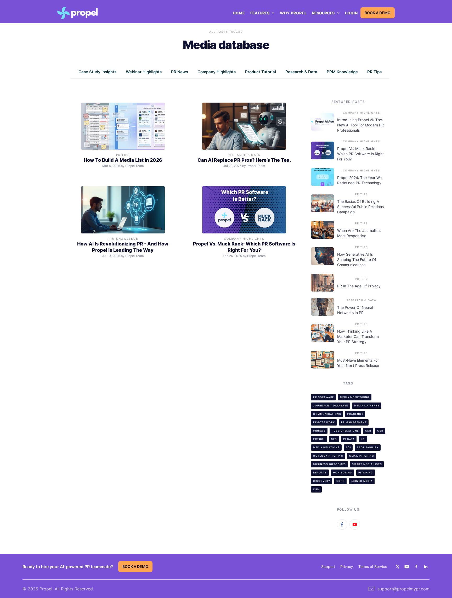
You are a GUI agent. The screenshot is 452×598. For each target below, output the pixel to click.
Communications (327, 413)
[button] (262, 13)
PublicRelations (345, 430)
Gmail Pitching (361, 455)
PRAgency (355, 413)
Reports (320, 472)
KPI (363, 439)
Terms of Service (372, 566)
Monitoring (342, 472)
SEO (334, 439)
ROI (348, 447)
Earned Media (362, 480)
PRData (349, 439)
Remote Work (324, 422)
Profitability (368, 447)
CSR (368, 430)
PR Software (323, 397)
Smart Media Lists (367, 464)
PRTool (319, 439)
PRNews (319, 430)
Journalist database (330, 405)
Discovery (321, 480)
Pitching (365, 472)
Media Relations (326, 447)
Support (328, 566)
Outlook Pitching (328, 455)
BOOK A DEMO (378, 12)
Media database (367, 405)
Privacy (346, 566)
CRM (316, 489)
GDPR (340, 480)
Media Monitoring (355, 397)
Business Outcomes (329, 464)
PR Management (354, 422)
